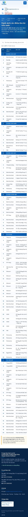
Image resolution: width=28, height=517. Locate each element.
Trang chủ (2, 19)
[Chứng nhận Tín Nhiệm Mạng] (7, 504)
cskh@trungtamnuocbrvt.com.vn (12, 10)
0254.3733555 (8, 13)
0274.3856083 (8, 14)
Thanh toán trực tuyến (11, 19)
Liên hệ (3, 515)
